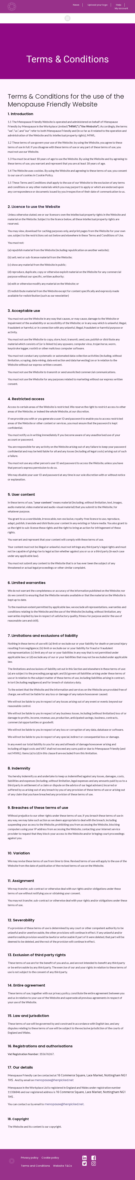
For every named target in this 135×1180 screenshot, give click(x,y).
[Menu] (67, 18)
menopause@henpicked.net (54, 1080)
